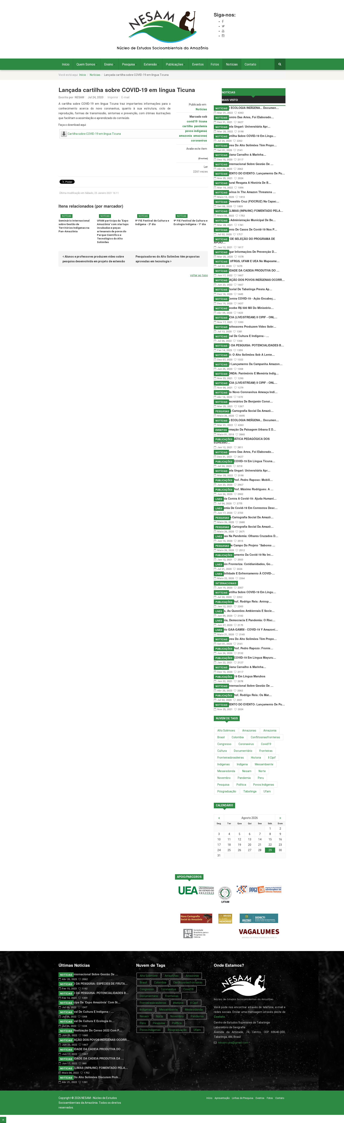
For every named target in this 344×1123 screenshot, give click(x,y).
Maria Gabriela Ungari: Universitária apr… (242, 126)
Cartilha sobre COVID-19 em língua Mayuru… (245, 657)
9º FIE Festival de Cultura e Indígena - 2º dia (152, 222)
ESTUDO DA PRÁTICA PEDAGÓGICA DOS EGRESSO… (242, 440)
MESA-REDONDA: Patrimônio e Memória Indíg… (246, 373)
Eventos (198, 64)
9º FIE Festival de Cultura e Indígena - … (241, 336)
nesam (246, 771)
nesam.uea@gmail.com (233, 1042)
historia (256, 757)
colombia (238, 737)
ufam (267, 791)
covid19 (192, 121)
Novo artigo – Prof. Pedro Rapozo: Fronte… (243, 648)
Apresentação (222, 1098)
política (241, 784)
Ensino (108, 64)
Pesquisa (128, 64)
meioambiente (264, 764)
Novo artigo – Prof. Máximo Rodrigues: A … (243, 489)
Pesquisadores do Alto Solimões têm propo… (245, 145)
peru (261, 777)
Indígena (242, 764)
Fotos (215, 64)
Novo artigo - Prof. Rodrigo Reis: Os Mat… (243, 695)
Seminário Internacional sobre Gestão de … (243, 164)
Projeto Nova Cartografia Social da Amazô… (244, 411)
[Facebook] (223, 21)
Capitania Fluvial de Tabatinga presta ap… (243, 289)
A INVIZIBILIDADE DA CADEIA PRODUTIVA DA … (91, 1058)
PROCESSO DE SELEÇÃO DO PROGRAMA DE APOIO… (244, 240)
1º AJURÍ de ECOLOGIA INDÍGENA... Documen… (246, 108)
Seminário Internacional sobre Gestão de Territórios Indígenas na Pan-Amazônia (74, 226)
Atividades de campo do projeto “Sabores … (244, 545)
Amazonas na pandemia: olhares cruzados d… (246, 536)
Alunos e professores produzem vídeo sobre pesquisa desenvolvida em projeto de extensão (94, 259)
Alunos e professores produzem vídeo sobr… (245, 326)
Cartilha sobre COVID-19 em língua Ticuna (94, 133)
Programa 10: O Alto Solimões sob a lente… (244, 354)
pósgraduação (226, 791)
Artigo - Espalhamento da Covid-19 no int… (243, 555)
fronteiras (266, 750)
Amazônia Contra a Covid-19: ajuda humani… (245, 498)
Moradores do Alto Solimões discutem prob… (90, 1077)
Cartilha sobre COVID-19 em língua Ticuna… (244, 461)
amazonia (185, 135)
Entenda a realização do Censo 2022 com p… (90, 1030)
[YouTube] (223, 31)
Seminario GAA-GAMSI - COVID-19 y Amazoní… (246, 629)
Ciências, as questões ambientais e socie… (244, 611)
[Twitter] (223, 26)
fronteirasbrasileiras (230, 757)
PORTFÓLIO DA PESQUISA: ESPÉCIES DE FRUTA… (93, 983)
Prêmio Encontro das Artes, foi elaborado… (244, 117)
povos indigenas (196, 131)
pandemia (200, 126)
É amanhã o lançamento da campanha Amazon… (248, 364)
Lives (218, 499)
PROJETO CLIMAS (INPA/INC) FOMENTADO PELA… (248, 211)
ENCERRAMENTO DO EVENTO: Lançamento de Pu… (249, 173)
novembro (224, 777)
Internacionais (225, 583)
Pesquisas (222, 411)
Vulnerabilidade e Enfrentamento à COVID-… (244, 573)
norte (262, 771)
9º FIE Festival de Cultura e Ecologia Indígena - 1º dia (190, 222)
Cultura (222, 750)
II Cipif (272, 757)
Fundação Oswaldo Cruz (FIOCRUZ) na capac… (246, 201)
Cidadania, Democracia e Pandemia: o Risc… (244, 620)
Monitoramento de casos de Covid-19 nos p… (245, 229)
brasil (221, 737)
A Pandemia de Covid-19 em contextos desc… (246, 508)
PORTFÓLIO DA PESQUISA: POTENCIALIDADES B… (249, 345)
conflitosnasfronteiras (265, 737)
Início (65, 64)
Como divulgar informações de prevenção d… (245, 252)
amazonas (200, 135)
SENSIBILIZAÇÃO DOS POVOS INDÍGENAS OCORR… (249, 280)
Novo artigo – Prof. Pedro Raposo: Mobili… (243, 480)
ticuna (203, 121)
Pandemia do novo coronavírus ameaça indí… (246, 392)
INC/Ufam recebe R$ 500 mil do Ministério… (244, 308)
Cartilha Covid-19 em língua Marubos (239, 676)
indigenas (223, 764)
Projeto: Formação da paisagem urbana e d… (245, 429)
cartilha (187, 126)
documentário (243, 750)
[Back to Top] (3, 1120)
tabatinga (249, 791)
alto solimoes (226, 730)
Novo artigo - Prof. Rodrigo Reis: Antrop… (243, 601)
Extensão (150, 64)
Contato (250, 64)
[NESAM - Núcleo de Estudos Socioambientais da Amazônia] (163, 30)
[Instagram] (223, 36)
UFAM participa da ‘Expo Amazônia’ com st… (89, 1002)
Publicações (174, 64)
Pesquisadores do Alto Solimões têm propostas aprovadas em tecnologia (168, 259)
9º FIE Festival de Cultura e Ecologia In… (86, 1021)
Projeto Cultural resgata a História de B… (242, 183)
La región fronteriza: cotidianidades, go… (243, 564)
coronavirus (199, 140)
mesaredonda (226, 771)
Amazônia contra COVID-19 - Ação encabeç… (245, 298)
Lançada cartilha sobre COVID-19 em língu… (245, 136)
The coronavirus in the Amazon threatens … (245, 192)
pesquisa (223, 784)
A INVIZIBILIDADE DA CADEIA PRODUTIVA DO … (246, 270)
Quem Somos (85, 64)
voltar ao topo (199, 275)
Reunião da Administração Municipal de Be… (245, 220)
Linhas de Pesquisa (242, 1098)
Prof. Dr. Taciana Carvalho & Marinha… (240, 154)
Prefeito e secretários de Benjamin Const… (243, 401)
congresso (224, 744)
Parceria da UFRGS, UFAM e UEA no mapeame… (247, 261)
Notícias (232, 64)
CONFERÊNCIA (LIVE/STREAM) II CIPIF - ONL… (245, 317)
